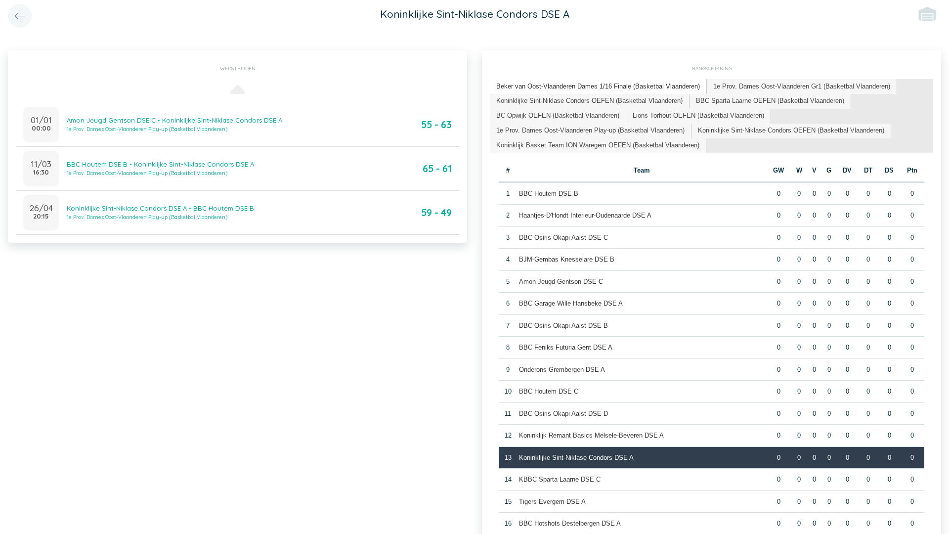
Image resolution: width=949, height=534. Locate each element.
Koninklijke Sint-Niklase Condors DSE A (576, 457)
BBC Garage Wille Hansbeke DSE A (571, 303)
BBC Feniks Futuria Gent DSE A (565, 347)
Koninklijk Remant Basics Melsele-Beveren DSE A (591, 435)
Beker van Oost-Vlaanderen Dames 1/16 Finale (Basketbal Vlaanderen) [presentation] (598, 86)
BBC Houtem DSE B (548, 193)
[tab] (598, 86)
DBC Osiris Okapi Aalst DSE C (563, 237)
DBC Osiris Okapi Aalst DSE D (563, 413)
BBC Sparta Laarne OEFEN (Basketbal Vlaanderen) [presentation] (770, 100)
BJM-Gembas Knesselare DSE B (566, 259)
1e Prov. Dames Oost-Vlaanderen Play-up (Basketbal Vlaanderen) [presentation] (590, 130)
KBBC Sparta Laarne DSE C (560, 479)
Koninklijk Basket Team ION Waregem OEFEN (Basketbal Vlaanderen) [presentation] (597, 145)
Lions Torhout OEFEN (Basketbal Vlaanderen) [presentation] (698, 115)
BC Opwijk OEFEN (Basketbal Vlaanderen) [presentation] (557, 115)
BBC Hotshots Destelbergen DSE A (570, 523)
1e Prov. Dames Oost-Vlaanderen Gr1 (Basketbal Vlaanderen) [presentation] (801, 86)
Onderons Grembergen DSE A (562, 369)
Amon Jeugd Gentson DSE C (561, 281)
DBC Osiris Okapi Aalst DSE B (563, 325)
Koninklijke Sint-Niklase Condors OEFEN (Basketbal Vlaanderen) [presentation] (589, 100)
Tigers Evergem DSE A (552, 501)
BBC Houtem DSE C (548, 391)
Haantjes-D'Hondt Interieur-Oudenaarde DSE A (585, 215)
